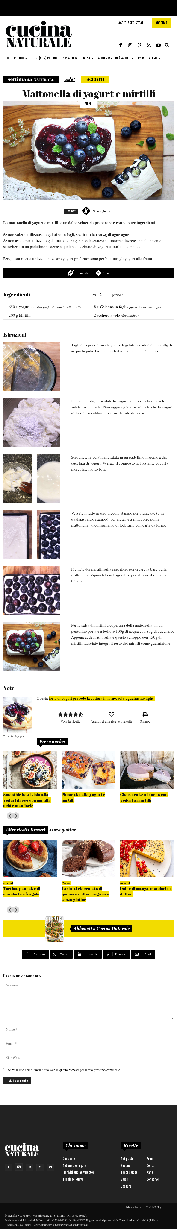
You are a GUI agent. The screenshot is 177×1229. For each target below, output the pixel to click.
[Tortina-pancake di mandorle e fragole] (30, 858)
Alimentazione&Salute (114, 58)
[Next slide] (15, 815)
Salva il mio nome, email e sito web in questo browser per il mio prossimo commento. (64, 1070)
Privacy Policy (134, 1207)
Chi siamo (69, 1159)
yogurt (24, 306)
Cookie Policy (153, 1207)
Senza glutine (102, 211)
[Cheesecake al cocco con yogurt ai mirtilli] (147, 770)
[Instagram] (130, 45)
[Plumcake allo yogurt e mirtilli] (88, 770)
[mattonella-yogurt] (31, 646)
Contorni (152, 1166)
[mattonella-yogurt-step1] (31, 366)
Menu (89, 104)
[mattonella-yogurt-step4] (31, 534)
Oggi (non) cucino (44, 58)
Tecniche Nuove (73, 1179)
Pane (150, 1172)
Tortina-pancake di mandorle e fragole (21, 891)
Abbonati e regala (74, 1166)
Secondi (126, 1166)
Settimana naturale (31, 79)
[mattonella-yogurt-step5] (31, 590)
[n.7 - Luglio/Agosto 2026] (54, 929)
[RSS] (149, 45)
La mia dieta (70, 58)
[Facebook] (120, 45)
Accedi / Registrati (131, 23)
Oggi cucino (15, 58)
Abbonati (162, 23)
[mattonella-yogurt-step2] (31, 422)
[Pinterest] (139, 45)
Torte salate (129, 1172)
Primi (150, 1159)
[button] (167, 45)
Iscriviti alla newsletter (78, 1172)
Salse (124, 1179)
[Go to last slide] (10, 815)
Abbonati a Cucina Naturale (102, 928)
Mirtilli (25, 315)
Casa (141, 58)
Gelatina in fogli (113, 306)
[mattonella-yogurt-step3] (31, 478)
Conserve (153, 1179)
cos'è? (69, 79)
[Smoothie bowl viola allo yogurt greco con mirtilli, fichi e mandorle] (30, 770)
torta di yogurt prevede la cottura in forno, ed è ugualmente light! (102, 698)
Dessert (71, 211)
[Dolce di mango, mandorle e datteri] (147, 858)
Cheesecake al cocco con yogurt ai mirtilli (144, 797)
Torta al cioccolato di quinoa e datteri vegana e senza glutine (85, 894)
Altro (153, 58)
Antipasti (127, 1159)
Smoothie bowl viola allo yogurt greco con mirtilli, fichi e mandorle (27, 800)
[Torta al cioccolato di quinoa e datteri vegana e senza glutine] (88, 858)
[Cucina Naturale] (39, 49)
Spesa (86, 58)
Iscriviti (95, 79)
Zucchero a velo (107, 315)
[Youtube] (158, 45)
